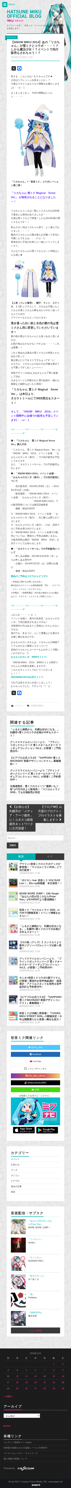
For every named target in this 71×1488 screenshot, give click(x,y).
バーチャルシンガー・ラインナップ (21, 1453)
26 (26, 1388)
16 (63, 1376)
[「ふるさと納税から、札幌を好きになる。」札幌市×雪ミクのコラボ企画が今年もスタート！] (13, 929)
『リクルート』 (35, 1239)
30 (63, 1388)
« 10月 (7, 1396)
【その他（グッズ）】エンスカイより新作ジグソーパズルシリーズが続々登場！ (40, 945)
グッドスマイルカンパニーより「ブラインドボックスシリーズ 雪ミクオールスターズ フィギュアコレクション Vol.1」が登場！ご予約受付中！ (35, 775)
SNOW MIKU (37, 706)
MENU (11, 4)
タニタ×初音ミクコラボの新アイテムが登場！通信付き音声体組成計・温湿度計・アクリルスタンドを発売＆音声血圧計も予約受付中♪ (40, 982)
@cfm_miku (36, 1047)
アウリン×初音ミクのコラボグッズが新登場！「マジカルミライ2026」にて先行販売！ (40, 866)
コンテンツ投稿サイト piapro (18, 1442)
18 (17, 1382)
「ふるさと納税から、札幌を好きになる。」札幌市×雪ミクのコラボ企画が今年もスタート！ (35, 732)
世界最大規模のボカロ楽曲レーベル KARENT (25, 1448)
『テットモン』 (35, 1257)
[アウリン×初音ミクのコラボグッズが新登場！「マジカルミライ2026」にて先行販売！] (13, 866)
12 (26, 1376)
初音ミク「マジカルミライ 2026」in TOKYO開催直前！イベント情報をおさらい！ (39, 912)
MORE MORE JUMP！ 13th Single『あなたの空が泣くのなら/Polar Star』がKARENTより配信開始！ (39, 896)
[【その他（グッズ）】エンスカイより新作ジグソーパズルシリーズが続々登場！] (13, 945)
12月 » (10, 1396)
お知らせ (15, 1165)
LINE (36, 1090)
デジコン (15, 1175)
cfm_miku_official (36, 1076)
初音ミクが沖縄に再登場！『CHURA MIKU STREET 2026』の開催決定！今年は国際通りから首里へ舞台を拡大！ (40, 1016)
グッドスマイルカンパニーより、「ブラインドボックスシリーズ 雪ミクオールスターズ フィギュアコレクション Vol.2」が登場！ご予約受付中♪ (35, 747)
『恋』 (31, 1294)
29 (54, 1388)
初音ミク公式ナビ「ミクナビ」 (36, 1096)
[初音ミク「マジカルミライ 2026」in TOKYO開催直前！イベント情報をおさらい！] (13, 912)
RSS (7, 1426)
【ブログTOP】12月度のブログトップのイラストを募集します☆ (50, 813)
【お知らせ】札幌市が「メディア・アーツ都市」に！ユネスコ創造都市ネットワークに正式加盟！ (21, 818)
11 (17, 1376)
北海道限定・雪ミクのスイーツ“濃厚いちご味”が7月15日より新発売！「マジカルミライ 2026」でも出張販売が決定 (35, 789)
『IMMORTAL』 (36, 1312)
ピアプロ (15, 1181)
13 (35, 1376)
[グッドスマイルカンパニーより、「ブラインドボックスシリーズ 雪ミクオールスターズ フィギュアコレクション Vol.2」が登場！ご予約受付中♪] (13, 961)
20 (35, 1382)
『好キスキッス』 (36, 1276)
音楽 (13, 1192)
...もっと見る (35, 1330)
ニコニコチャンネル (37, 1069)
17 (8, 1382)
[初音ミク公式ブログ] (24, 16)
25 (17, 1388)
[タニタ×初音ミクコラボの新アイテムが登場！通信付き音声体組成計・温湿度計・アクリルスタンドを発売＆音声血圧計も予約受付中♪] (13, 980)
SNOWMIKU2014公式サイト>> (27, 677)
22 (54, 1382)
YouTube (36, 1061)
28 (44, 1388)
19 (26, 1382)
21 (44, 1382)
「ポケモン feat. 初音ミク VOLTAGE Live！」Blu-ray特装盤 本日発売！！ (40, 882)
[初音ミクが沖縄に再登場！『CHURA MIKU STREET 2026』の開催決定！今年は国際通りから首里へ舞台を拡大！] (13, 1016)
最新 (21, 856)
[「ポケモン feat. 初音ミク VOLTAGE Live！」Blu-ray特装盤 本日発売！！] (13, 883)
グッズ (14, 1170)
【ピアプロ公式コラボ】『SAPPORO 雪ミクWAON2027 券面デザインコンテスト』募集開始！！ (35, 760)
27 (35, 1388)
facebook (36, 1054)
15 (54, 1376)
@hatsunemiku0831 (36, 1083)
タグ (50, 856)
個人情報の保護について (15, 1459)
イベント (11, 37)
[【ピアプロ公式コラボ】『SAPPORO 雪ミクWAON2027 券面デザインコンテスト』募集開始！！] (13, 1000)
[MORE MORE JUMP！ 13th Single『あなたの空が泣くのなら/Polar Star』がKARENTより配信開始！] (13, 896)
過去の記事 (16, 1186)
